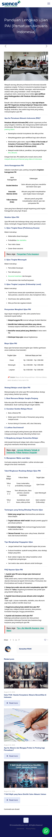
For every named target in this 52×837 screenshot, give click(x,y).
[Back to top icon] (26, 820)
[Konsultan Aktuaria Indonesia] (11, 4)
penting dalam (9, 129)
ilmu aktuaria (12, 153)
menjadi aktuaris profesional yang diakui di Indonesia (23, 159)
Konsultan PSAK (25, 649)
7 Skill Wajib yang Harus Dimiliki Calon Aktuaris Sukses (25, 794)
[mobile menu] (49, 4)
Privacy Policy (30, 829)
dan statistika (21, 240)
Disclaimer (20, 829)
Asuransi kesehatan (15, 276)
